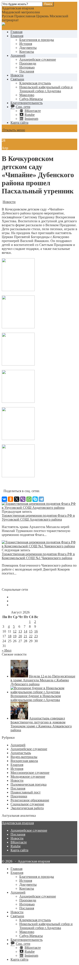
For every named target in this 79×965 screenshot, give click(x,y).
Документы (28, 47)
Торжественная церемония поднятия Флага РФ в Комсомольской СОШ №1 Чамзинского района (38, 556)
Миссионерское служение (30, 772)
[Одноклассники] (10, 499)
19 (14, 636)
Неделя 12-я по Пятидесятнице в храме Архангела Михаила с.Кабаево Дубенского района (43, 680)
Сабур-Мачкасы (31, 99)
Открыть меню (13, 130)
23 (36, 636)
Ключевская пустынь (35, 83)
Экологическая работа (27, 808)
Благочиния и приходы (36, 40)
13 (20, 631)
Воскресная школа (24, 761)
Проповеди (27, 63)
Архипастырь (21, 753)
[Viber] (22, 499)
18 (9, 636)
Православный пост (26, 792)
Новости (17, 75)
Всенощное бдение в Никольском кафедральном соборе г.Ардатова (36, 698)
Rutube (16, 846)
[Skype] (35, 499)
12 (14, 631)
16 (36, 631)
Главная (16, 32)
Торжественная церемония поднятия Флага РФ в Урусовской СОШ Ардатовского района (38, 517)
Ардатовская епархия (18, 823)
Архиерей (18, 55)
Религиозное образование (30, 800)
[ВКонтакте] (4, 499)
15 (30, 631)
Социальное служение (27, 804)
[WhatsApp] (29, 499)
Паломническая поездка (29, 784)
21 (25, 636)
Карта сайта (19, 122)
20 (20, 636)
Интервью (27, 67)
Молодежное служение (28, 776)
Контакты (26, 51)
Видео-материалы (24, 757)
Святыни (17, 79)
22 (30, 636)
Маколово (26, 95)
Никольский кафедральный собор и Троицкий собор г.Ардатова (46, 89)
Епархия (17, 36)
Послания (26, 71)
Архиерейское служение (37, 59)
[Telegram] (41, 499)
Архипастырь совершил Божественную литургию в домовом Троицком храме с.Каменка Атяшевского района (41, 724)
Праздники (19, 796)
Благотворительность (27, 103)
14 (25, 631)
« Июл (6, 650)
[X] (16, 499)
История (25, 44)
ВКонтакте (19, 842)
